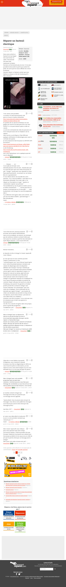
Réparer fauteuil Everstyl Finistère (14, 487)
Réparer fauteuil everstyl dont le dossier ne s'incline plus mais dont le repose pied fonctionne (18, 484)
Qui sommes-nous (14, 576)
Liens (39, 115)
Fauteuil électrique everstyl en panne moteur (16, 496)
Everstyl (26, 48)
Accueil (33, 3)
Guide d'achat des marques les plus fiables (20, 529)
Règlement (57, 576)
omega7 (7, 157)
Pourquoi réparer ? (55, 110)
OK (55, 569)
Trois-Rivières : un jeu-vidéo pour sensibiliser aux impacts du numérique (52, 108)
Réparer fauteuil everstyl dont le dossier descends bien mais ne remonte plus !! (19, 492)
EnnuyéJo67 (6, 49)
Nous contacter (37, 578)
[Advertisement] (33, 18)
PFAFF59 (40, 148)
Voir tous (60, 132)
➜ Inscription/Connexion (56, 3)
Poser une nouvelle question (20, 449)
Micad (39, 144)
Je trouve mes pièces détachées (9, 517)
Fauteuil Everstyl (10, 490)
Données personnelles (49, 576)
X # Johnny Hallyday (10, 202)
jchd (39, 141)
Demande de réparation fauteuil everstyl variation (18, 499)
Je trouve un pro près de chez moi (20, 517)
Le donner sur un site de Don (9, 528)
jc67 (39, 152)
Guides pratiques (46, 115)
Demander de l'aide (56, 1)
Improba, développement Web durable (34, 576)
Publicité (27, 578)
